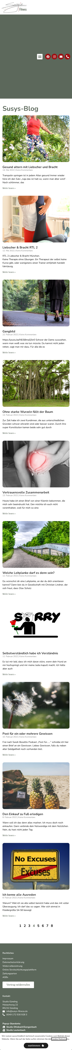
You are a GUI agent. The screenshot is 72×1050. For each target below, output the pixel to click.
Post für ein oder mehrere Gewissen (27, 734)
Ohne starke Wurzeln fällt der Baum (28, 412)
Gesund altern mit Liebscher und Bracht (30, 167)
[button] (40, 56)
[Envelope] (61, 56)
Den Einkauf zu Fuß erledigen (23, 814)
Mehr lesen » (9, 188)
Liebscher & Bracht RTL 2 (20, 247)
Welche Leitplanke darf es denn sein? (28, 573)
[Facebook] (48, 56)
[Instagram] (54, 56)
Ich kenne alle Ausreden (19, 895)
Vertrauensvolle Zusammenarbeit (26, 492)
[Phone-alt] (67, 56)
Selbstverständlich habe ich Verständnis (30, 653)
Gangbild (9, 331)
